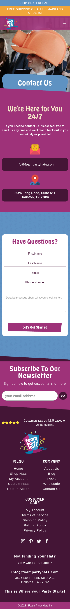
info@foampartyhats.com (35, 572)
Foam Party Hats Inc (40, 605)
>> (63, 396)
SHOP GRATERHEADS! (35, 3)
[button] (64, 23)
